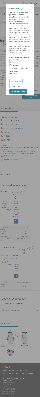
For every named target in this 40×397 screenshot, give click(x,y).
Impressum (13, 74)
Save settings (16, 81)
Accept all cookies (18, 91)
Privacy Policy (16, 86)
